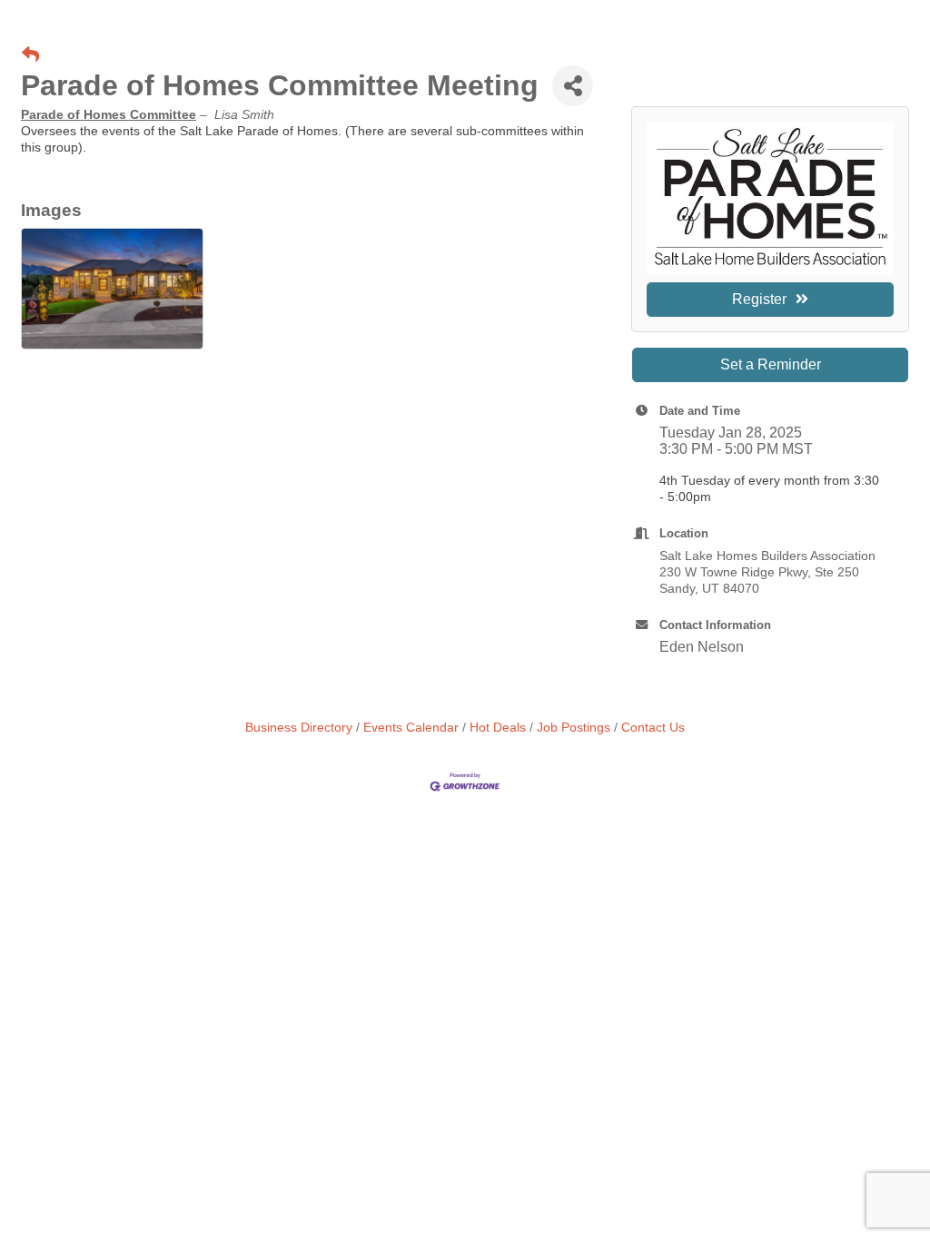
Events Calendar (411, 727)
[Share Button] (572, 85)
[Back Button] (30, 55)
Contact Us (653, 727)
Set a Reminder (770, 364)
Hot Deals (498, 727)
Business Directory (298, 727)
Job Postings (573, 727)
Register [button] (759, 299)
